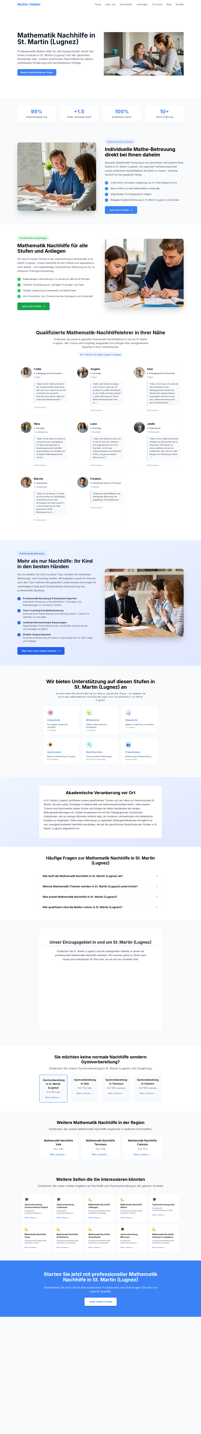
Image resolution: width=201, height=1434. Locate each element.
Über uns (110, 4)
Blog (169, 4)
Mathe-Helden (28, 4)
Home (98, 4)
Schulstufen (126, 4)
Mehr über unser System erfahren (39, 651)
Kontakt (180, 4)
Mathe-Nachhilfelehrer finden (37, 72)
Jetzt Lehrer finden (119, 210)
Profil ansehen (40, 407)
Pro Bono (157, 4)
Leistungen (142, 4)
